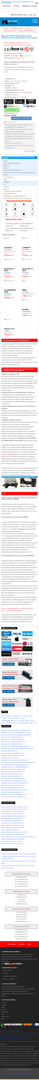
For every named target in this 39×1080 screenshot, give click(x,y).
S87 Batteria (21, 901)
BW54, (31, 716)
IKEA (7, 330)
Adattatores (5, 1012)
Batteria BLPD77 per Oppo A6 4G (27, 837)
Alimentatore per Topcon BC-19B (10, 758)
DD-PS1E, (32, 720)
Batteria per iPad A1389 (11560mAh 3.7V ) (12, 792)
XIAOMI (26, 292)
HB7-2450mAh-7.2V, (17, 716)
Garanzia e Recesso (9, 979)
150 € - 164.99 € (20, 1036)
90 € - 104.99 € (25, 1033)
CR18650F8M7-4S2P (10, 291)
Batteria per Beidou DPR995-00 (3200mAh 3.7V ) (13, 741)
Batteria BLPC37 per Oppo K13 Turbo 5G (11, 841)
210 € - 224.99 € (20, 1038)
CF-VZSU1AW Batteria (21, 886)
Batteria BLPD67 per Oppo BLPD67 (10, 830)
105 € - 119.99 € (33, 1033)
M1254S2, (13, 723)
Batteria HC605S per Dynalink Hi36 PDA (11, 820)
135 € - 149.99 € (12, 1036)
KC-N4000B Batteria (21, 904)
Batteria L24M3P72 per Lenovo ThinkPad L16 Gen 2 (14, 809)
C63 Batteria (21, 899)
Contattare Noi (10, 122)
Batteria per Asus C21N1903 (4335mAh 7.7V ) (13, 755)
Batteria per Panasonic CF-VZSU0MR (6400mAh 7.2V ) (15, 767)
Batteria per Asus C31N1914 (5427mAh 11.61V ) (13, 785)
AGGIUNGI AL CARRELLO (21, 118)
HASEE (8, 272)
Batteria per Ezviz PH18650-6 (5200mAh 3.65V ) (13, 769)
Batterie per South (9, 31)
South (28, 28)
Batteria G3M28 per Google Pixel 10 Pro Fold (12, 825)
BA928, (27, 720)
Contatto (7, 6)
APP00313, (4, 718)
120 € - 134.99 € (3, 1036)
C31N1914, (25, 716)
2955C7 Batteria (21, 919)
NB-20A (10, 193)
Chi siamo (16, 6)
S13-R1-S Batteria (21, 912)
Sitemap (3, 1002)
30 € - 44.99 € (17, 1031)
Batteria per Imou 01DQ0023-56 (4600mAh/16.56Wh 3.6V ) (16, 735)
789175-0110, (15, 718)
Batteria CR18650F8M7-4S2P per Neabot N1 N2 (13, 816)
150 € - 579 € (28, 1038)
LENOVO (8, 249)
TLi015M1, (23, 718)
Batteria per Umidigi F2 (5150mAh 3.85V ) (12, 774)
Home (6, 28)
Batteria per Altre (17, 28)
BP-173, (17, 720)
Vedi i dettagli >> (30, 151)
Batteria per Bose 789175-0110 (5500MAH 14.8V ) (14, 794)
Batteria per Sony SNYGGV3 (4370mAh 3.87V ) (13, 771)
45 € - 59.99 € (3, 1033)
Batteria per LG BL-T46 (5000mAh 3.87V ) (12, 744)
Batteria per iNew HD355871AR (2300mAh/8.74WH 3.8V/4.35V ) (17, 748)
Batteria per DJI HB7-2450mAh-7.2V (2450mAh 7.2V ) (14, 783)
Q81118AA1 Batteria (21, 934)
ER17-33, (22, 720)
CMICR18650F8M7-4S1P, (7, 720)
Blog (2, 1014)
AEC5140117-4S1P (9, 270)
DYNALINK (27, 311)
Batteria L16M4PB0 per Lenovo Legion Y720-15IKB (14, 832)
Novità (3, 1007)
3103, (34, 723)
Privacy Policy (7, 970)
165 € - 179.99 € (29, 1036)
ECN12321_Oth (19, 58)
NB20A (22, 90)
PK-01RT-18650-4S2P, (22, 723)
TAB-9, (3, 723)
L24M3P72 (26, 248)
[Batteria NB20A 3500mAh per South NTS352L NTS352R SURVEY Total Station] (19, 44)
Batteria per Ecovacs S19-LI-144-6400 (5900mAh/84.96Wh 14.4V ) (18, 762)
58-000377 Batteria (21, 914)
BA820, (30, 723)
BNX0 (24, 290)
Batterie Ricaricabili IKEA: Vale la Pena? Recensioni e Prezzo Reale (19, 854)
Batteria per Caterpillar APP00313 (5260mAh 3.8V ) (14, 790)
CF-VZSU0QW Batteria (21, 884)
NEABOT (8, 294)
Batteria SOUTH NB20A (26, 31)
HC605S (25, 309)
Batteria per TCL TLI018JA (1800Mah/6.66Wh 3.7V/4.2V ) (16, 732)
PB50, (2, 716)
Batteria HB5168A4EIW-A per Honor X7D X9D (12, 839)
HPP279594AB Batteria (21, 936)
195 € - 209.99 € (12, 1038)
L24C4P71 (8, 248)
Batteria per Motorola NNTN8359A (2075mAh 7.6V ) (14, 764)
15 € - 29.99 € (10, 1031)
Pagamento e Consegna (29, 6)
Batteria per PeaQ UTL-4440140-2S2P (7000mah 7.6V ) (15, 760)
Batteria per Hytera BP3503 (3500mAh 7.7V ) (12, 737)
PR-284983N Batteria (21, 932)
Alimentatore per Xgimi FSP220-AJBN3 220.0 (12, 739)
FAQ (28, 1074)
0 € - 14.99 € (3, 1031)
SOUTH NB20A (13, 456)
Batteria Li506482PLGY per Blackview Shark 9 (12, 834)
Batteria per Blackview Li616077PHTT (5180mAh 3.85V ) (15, 730)
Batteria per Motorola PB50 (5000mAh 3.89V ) (13, 778)
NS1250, (8, 723)
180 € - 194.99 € (3, 1038)
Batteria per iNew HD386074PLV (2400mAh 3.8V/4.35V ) (15, 746)
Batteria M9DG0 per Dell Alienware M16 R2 (12, 843)
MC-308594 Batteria (21, 921)
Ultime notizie (5, 1016)
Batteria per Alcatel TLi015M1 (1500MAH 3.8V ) (13, 797)
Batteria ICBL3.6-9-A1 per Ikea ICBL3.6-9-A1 (12, 823)
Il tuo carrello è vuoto (20, 15)
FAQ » (3, 1018)
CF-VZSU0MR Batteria (21, 879)
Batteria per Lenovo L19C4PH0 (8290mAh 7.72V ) (14, 780)
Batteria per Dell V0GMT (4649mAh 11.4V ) (12, 776)
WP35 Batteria (21, 895)
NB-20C (14, 193)
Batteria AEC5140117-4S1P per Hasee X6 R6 (12, 811)
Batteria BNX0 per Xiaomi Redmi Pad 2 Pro (12, 818)
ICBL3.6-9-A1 (9, 329)
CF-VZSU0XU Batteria (21, 882)
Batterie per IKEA (26, 608)
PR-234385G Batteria (21, 930)
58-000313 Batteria (21, 917)
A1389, (9, 718)
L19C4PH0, (8, 716)
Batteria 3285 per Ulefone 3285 (9, 837)
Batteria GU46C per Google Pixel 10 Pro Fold (12, 827)
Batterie (3, 1009)
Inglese (16, 1076)
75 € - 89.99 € (18, 1033)
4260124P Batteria (21, 939)
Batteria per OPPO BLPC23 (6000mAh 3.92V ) (12, 753)
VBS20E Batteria (21, 877)
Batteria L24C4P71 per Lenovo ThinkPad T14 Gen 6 (14, 807)
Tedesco (22, 1076)
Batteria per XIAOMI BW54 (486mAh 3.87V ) (12, 787)
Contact (20, 1074)
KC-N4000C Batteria (21, 897)
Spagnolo (8, 1076)
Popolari (3, 1005)
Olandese (31, 1076)
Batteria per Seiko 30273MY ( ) (9, 751)
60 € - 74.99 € (10, 1033)
